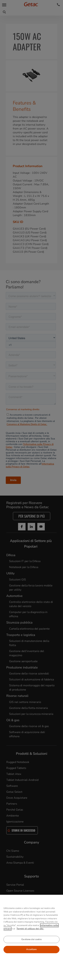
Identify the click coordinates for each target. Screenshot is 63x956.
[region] (31, 925)
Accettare (31, 949)
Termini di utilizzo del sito (30, 928)
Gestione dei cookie (31, 939)
